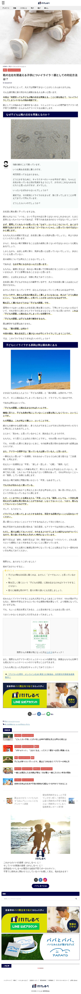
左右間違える (11, 724)
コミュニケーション (14, 721)
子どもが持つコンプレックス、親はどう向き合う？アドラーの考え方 (41, 761)
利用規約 (51, 980)
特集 (14, 8)
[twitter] (36, 880)
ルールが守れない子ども (23, 724)
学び (32, 8)
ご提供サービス (33, 980)
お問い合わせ (73, 980)
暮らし (46, 8)
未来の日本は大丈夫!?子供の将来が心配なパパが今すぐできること (40, 784)
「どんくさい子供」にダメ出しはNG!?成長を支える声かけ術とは (40, 739)
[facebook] (40, 880)
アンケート (5, 8)
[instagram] (45, 880)
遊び (39, 8)
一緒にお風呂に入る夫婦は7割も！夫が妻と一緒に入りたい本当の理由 (42, 773)
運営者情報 (43, 980)
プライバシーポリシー (62, 980)
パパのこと (23, 8)
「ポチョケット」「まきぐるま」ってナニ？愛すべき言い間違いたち (41, 750)
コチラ (49, 652)
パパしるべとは (40, 886)
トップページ (7, 980)
